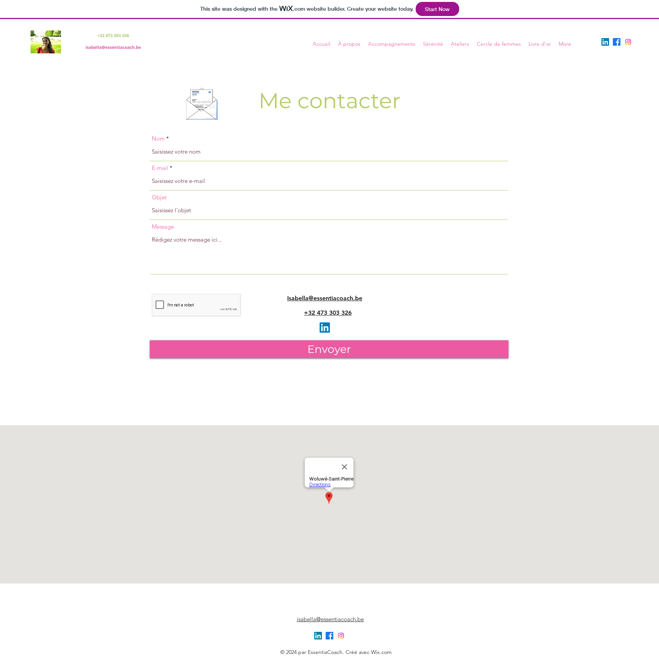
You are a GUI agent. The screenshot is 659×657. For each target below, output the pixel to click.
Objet (159, 197)
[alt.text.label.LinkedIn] (605, 42)
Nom (158, 138)
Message (163, 226)
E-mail (160, 168)
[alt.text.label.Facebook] (616, 42)
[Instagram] (628, 42)
